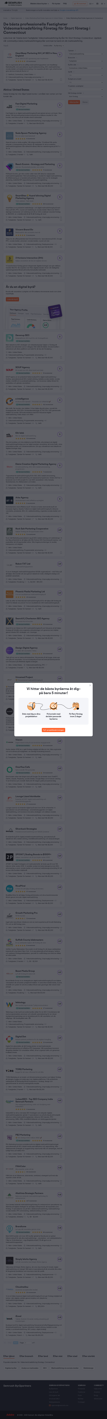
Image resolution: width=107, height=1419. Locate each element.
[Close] (90, 685)
